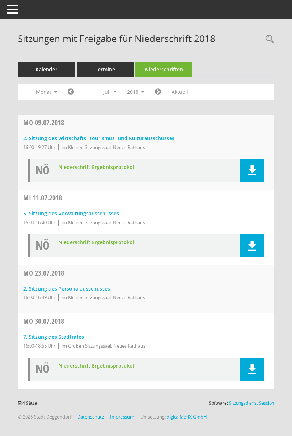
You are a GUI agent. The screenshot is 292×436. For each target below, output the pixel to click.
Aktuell (180, 91)
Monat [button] (44, 91)
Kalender (46, 69)
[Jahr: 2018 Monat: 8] (158, 92)
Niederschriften (164, 69)
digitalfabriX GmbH (187, 417)
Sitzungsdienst (251, 403)
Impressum (122, 417)
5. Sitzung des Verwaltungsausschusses (71, 213)
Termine (105, 69)
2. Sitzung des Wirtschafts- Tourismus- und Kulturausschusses (98, 138)
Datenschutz (90, 417)
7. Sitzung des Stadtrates (53, 336)
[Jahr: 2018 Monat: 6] (70, 92)
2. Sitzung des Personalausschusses (66, 288)
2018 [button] (133, 91)
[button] (252, 170)
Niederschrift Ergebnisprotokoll (97, 167)
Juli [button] (107, 91)
